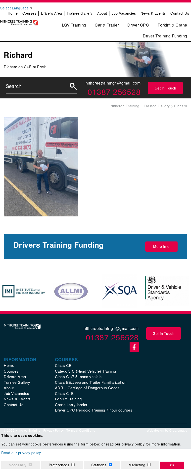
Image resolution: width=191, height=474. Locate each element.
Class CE (63, 365)
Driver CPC (138, 25)
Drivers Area (51, 13)
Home (13, 13)
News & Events (153, 13)
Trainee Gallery (80, 13)
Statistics (98, 464)
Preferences (59, 464)
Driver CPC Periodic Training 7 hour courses (94, 410)
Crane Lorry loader (71, 404)
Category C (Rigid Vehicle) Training (85, 371)
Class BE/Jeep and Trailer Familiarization (91, 382)
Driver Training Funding (165, 36)
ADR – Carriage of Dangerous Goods (87, 387)
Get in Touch (165, 88)
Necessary (18, 464)
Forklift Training (68, 398)
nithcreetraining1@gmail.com (113, 83)
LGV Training (74, 25)
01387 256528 (114, 91)
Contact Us (179, 13)
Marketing (137, 464)
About (102, 13)
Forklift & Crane (172, 25)
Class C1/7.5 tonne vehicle (78, 376)
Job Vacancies (124, 13)
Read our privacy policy (21, 452)
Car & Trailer (107, 25)
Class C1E (64, 393)
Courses (29, 13)
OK (172, 465)
